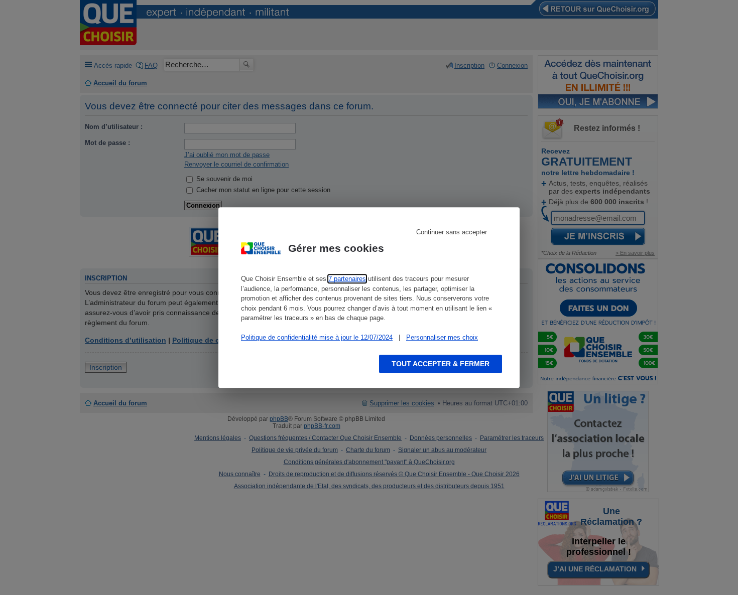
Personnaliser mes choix (442, 337)
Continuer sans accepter (451, 232)
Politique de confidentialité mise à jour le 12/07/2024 (317, 337)
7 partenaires (347, 278)
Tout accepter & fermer (440, 364)
